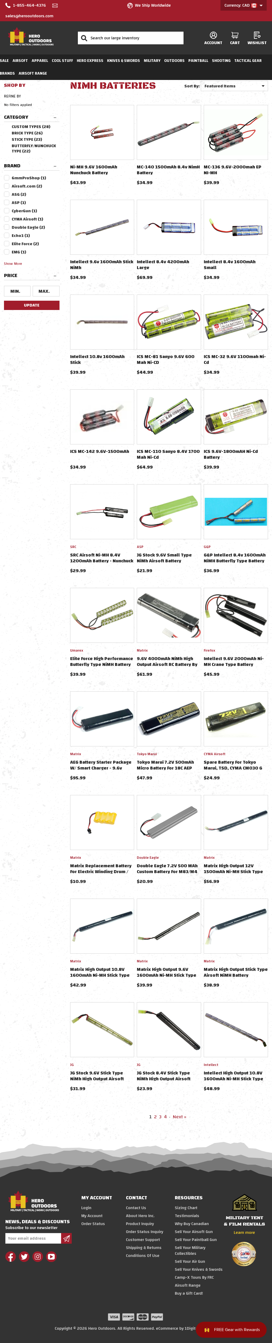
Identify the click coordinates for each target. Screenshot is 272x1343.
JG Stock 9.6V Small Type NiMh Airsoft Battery (164, 558)
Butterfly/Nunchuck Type (34, 148)
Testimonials (187, 1216)
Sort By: (192, 86)
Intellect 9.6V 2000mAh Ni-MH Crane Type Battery (234, 661)
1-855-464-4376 (29, 5)
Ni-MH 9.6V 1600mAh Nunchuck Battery (93, 170)
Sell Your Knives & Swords (199, 1269)
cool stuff (62, 60)
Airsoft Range (33, 73)
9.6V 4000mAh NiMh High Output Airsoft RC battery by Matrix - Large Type (167, 664)
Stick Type (27, 139)
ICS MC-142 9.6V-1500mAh (99, 451)
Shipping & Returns (144, 1248)
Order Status (93, 1224)
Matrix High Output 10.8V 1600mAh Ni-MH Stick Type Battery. (100, 975)
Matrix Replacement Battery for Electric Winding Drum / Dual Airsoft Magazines (100, 871)
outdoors (174, 60)
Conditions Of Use (142, 1256)
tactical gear (248, 60)
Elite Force (25, 243)
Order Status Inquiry (144, 1232)
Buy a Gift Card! (189, 1293)
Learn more (244, 1232)
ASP (19, 202)
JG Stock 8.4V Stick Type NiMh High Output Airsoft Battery (163, 1079)
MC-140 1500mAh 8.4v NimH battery (168, 170)
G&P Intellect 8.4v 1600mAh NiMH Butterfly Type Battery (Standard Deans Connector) (235, 561)
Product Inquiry (140, 1224)
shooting (221, 60)
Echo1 (21, 235)
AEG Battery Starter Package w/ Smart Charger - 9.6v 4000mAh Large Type (100, 768)
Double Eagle (28, 227)
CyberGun (24, 210)
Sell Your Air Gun (190, 1261)
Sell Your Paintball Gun (196, 1240)
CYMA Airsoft (27, 219)
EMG (19, 252)
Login (86, 1208)
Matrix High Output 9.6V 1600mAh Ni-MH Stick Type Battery (166, 975)
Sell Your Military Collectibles (190, 1250)
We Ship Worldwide (153, 5)
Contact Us (136, 1208)
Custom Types (31, 126)
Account (213, 42)
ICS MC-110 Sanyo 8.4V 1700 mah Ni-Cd (168, 454)
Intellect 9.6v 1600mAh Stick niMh (101, 264)
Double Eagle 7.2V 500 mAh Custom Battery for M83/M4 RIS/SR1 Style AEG (167, 871)
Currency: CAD (237, 5)
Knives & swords (123, 60)
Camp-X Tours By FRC (194, 1277)
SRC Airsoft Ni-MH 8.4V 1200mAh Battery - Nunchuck (101, 558)
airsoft (20, 60)
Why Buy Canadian (192, 1224)
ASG (19, 194)
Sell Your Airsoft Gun (194, 1232)
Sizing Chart (186, 1208)
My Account (92, 1216)
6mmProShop (29, 178)
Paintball (198, 60)
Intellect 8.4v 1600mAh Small (230, 264)
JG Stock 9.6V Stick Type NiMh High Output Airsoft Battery (97, 1079)
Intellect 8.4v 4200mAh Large (163, 264)
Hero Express (90, 60)
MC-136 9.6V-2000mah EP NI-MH (232, 170)
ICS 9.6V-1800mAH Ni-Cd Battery (231, 454)
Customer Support (143, 1240)
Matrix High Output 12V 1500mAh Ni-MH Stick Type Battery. (233, 871)
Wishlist (257, 42)
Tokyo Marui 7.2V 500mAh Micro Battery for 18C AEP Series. (165, 768)
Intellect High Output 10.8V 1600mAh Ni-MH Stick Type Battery (233, 1079)
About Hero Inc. (140, 1216)
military (152, 60)
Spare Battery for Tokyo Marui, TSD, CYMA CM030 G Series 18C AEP (233, 768)
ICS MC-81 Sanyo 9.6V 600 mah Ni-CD (165, 359)
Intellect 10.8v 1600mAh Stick (97, 359)
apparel (40, 60)
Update (31, 305)
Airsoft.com (27, 186)
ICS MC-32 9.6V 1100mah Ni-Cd (235, 359)
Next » (179, 1116)
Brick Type (27, 133)
